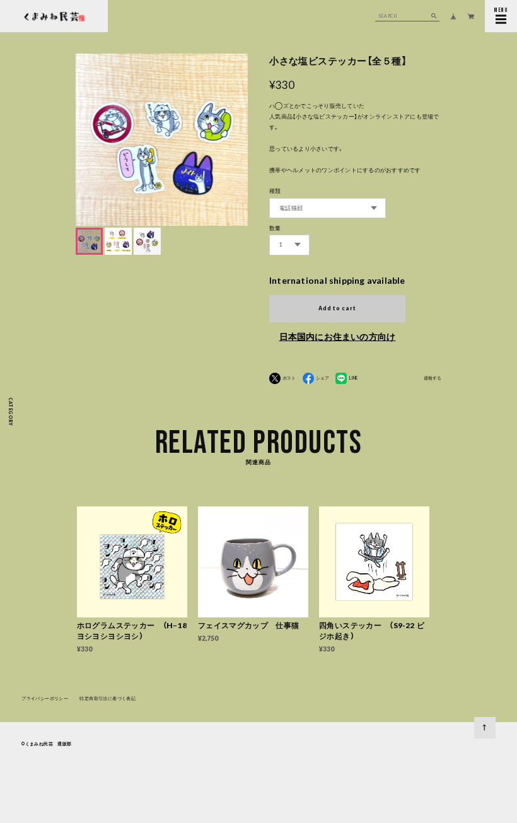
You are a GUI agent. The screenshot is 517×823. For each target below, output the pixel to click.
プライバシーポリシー (44, 698)
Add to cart (337, 308)
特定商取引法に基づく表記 (107, 698)
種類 (275, 191)
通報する (432, 378)
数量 (275, 228)
